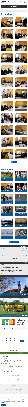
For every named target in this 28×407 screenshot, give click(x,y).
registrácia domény (20, 390)
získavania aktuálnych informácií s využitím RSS (14, 376)
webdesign (11, 386)
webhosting (7, 390)
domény (15, 390)
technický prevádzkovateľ (14, 385)
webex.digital (16, 386)
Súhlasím (3, 405)
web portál (20, 389)
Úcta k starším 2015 (13, 11)
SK (24, 1)
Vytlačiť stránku (15, 379)
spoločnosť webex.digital (14, 392)
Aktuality (25, 262)
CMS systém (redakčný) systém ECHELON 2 (12, 389)
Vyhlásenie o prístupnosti (11, 380)
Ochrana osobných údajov (14, 382)
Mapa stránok (11, 379)
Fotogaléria (6, 11)
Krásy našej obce (23, 276)
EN (26, 1)
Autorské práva (18, 380)
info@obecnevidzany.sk (14, 259)
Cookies (3, 402)
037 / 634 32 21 (14, 258)
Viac (7, 405)
